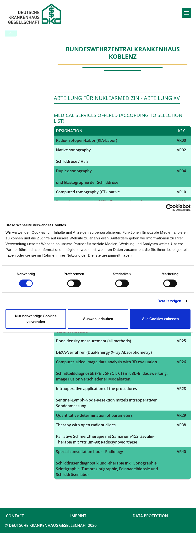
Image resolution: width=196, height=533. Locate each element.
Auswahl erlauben (98, 319)
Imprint (78, 516)
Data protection (150, 516)
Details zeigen (169, 301)
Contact (15, 516)
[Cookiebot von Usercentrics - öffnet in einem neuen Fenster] (170, 207)
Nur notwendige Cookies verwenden (35, 319)
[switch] (74, 283)
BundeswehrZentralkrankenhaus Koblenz (122, 52)
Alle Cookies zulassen (160, 319)
